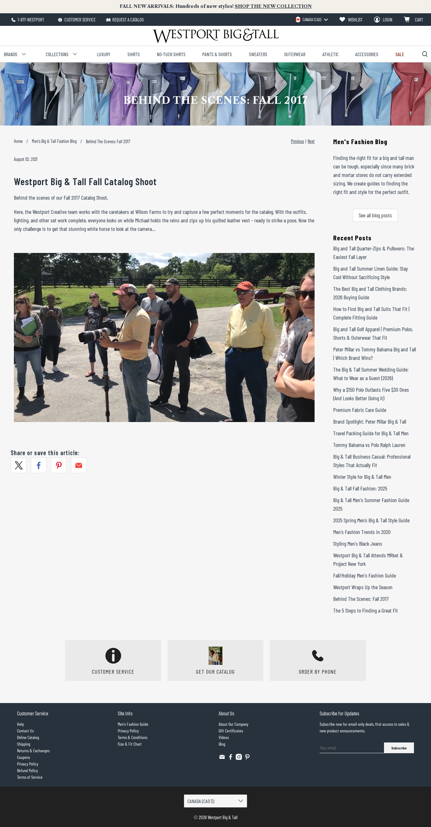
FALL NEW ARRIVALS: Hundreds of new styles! (216, 6)
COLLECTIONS (57, 54)
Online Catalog (28, 737)
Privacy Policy (27, 763)
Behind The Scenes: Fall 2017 (361, 598)
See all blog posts (375, 215)
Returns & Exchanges (33, 750)
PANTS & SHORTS (217, 54)
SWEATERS (258, 54)
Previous (297, 141)
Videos (224, 737)
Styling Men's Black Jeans (357, 543)
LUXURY (103, 54)
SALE (399, 54)
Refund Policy (27, 770)
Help (20, 724)
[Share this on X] (19, 465)
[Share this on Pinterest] (59, 465)
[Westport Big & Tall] (215, 36)
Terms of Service (30, 777)
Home (18, 141)
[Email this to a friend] (79, 465)
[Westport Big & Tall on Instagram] (238, 758)
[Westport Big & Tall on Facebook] (230, 758)
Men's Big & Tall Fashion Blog (54, 141)
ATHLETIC (330, 54)
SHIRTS (133, 54)
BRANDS (10, 54)
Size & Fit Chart (130, 744)
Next (311, 141)
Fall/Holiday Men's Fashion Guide (364, 575)
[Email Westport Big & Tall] (222, 758)
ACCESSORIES (366, 54)
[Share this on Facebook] (39, 465)
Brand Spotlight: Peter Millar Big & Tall (369, 421)
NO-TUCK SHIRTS (171, 54)
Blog (222, 744)
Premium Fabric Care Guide (359, 409)
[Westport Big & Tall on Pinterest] (247, 758)
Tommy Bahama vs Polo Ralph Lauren (369, 444)
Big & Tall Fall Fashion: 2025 (360, 488)
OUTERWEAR (294, 54)
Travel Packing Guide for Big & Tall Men (371, 433)
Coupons (23, 757)
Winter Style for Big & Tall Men (362, 476)
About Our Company (233, 724)
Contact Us (25, 730)
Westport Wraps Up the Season (363, 587)
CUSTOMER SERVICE (79, 19)
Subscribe (399, 748)
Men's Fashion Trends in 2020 (362, 531)
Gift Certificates (231, 730)
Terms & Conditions (132, 737)
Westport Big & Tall (223, 817)
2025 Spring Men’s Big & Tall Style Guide (371, 520)
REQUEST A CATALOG (128, 19)
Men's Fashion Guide (133, 724)
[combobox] (311, 19)
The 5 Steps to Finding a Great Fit (365, 610)
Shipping (23, 744)
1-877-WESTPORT (30, 19)
